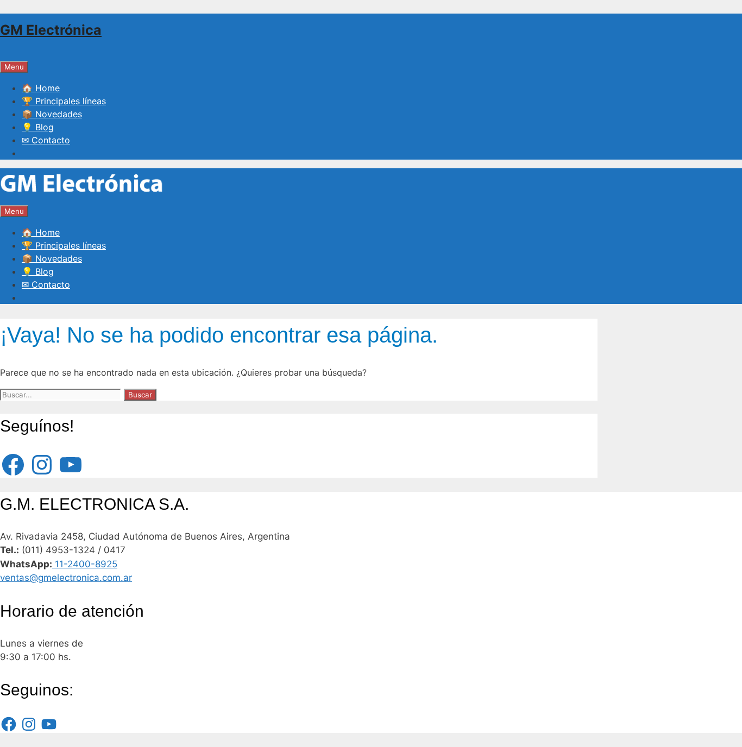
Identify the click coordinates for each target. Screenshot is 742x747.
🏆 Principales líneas (64, 101)
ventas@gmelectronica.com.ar (66, 577)
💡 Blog (38, 127)
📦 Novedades (52, 114)
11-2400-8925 (84, 564)
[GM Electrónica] (81, 197)
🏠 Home (41, 88)
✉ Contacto (46, 140)
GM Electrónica (51, 30)
